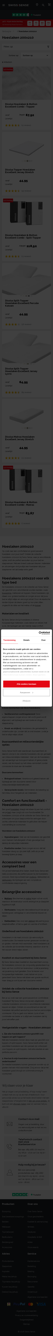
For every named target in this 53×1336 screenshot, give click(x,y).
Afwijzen (26, 701)
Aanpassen (25, 692)
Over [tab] (43, 640)
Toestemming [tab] (9, 640)
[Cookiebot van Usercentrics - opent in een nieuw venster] (39, 633)
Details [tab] (26, 640)
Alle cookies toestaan (26, 684)
